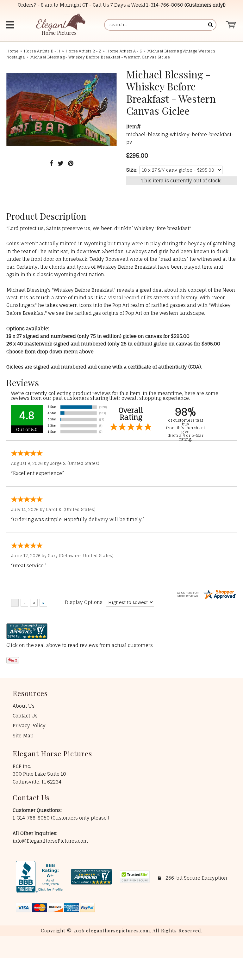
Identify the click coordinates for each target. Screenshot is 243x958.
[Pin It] (70, 163)
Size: (131, 170)
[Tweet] (61, 163)
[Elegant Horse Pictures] (60, 24)
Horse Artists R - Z (83, 51)
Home (12, 51)
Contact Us (25, 716)
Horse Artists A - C (124, 51)
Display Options (84, 602)
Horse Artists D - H (42, 51)
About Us (23, 706)
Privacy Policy (29, 726)
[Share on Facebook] (51, 163)
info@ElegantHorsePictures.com (50, 841)
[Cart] (231, 24)
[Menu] (11, 24)
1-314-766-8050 (164, 5)
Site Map (23, 736)
